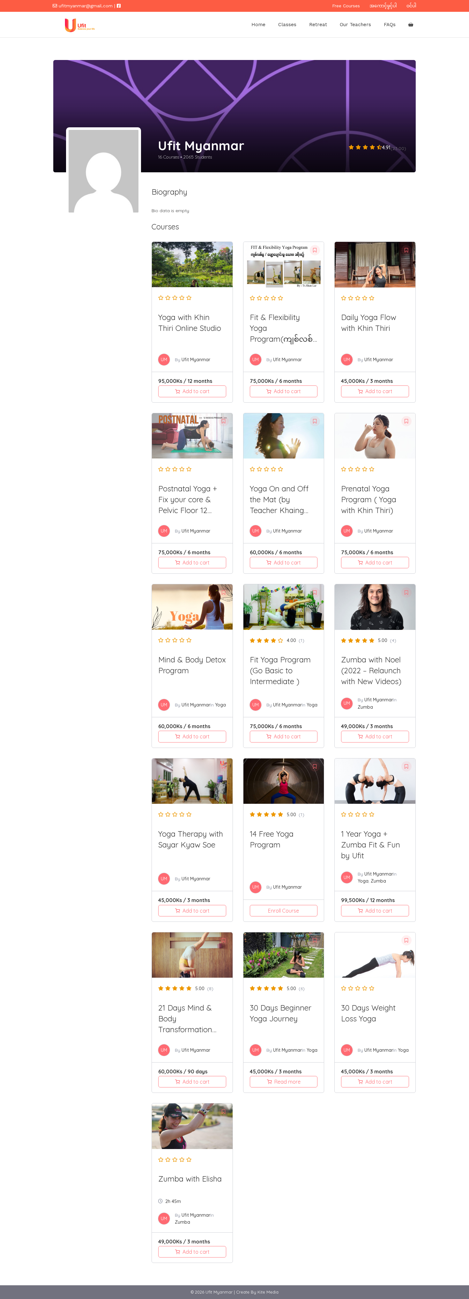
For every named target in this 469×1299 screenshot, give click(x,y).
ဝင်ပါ (411, 5)
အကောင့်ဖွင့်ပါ (383, 5)
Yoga (220, 705)
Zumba (365, 707)
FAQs (390, 24)
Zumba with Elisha (190, 1178)
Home (258, 24)
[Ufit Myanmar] (78, 24)
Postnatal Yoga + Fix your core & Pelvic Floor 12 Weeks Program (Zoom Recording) (190, 510)
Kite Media (268, 1292)
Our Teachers (355, 24)
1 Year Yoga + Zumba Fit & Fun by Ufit (370, 844)
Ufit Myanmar (196, 359)
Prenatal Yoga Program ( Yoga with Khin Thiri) (368, 499)
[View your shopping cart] (411, 24)
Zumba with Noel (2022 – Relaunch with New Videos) (371, 670)
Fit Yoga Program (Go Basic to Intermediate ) (280, 670)
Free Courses (346, 5)
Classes (287, 24)
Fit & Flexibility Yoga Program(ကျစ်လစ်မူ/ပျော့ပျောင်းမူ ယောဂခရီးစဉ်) (281, 338)
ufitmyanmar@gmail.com (86, 5)
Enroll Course (283, 910)
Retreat (318, 24)
